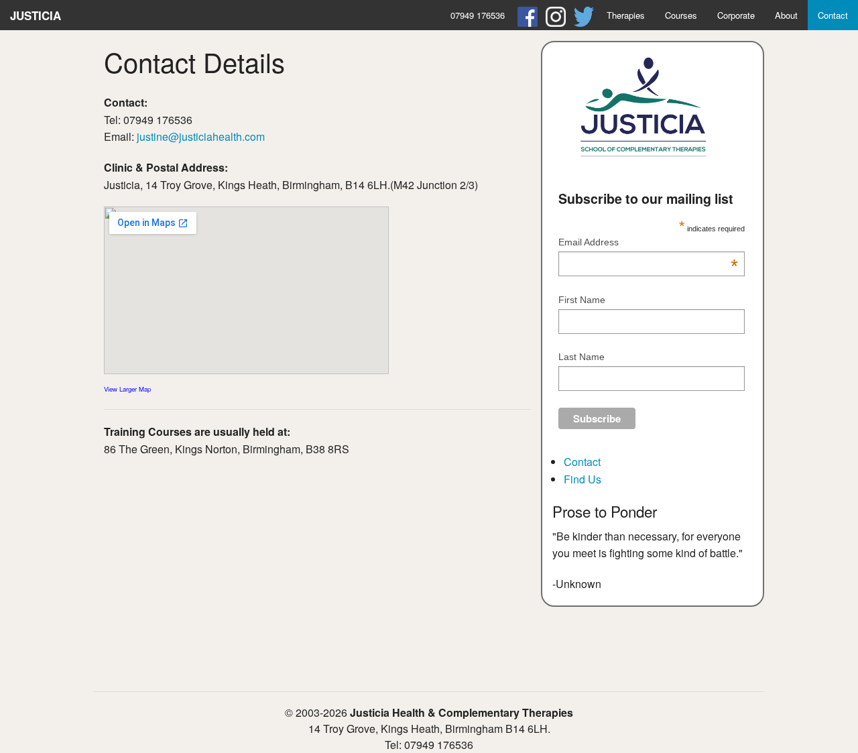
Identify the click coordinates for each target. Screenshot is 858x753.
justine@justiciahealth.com (201, 136)
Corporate (736, 15)
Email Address (648, 243)
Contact (833, 15)
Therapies (626, 15)
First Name (581, 299)
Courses (681, 15)
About (786, 15)
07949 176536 (477, 15)
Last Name (581, 356)
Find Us (582, 479)
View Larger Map (127, 389)
